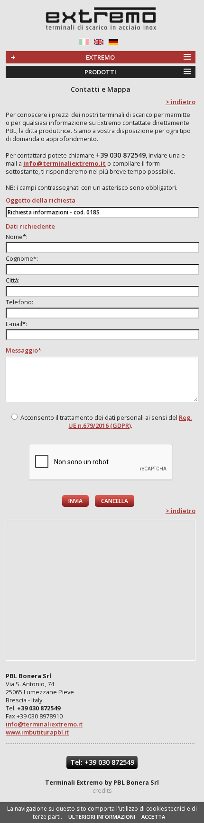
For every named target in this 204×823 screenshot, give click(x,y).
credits (102, 790)
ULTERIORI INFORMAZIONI (101, 816)
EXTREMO (100, 57)
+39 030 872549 (121, 154)
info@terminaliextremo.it (44, 724)
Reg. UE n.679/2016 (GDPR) (130, 421)
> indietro (180, 101)
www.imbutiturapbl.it (37, 732)
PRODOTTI (100, 72)
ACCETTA (153, 816)
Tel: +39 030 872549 (102, 762)
